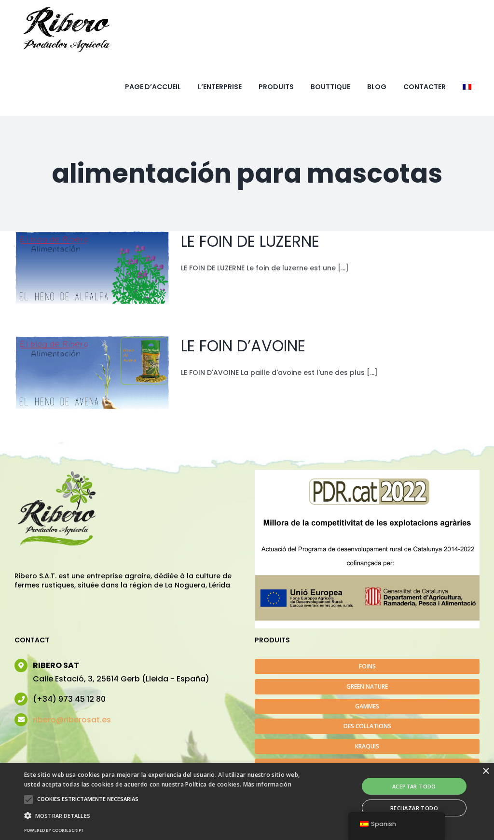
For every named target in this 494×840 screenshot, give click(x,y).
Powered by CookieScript (53, 830)
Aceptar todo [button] (414, 786)
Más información (267, 784)
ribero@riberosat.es (72, 719)
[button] (28, 799)
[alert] (247, 801)
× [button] (485, 771)
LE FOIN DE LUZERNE (250, 241)
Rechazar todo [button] (414, 808)
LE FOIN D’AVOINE (243, 346)
